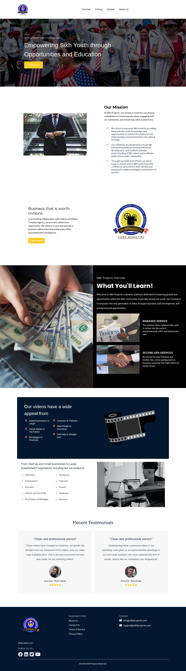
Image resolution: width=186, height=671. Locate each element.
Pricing (98, 9)
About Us (123, 9)
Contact (111, 9)
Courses (86, 9)
